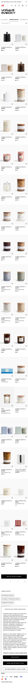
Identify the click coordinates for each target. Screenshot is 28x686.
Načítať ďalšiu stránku (14, 576)
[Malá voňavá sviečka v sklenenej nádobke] (7, 520)
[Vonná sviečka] (7, 397)
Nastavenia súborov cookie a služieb (15, 669)
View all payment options (6, 681)
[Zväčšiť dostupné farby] (2, 140)
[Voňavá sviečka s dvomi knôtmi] (7, 457)
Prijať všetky (15, 657)
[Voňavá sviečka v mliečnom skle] (7, 65)
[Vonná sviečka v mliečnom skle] (7, 274)
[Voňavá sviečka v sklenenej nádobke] (7, 125)
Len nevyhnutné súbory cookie (15, 663)
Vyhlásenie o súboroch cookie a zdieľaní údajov (15, 652)
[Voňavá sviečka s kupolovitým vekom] (7, 35)
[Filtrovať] (26, 23)
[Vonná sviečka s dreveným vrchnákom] (7, 215)
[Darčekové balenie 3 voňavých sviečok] (7, 367)
